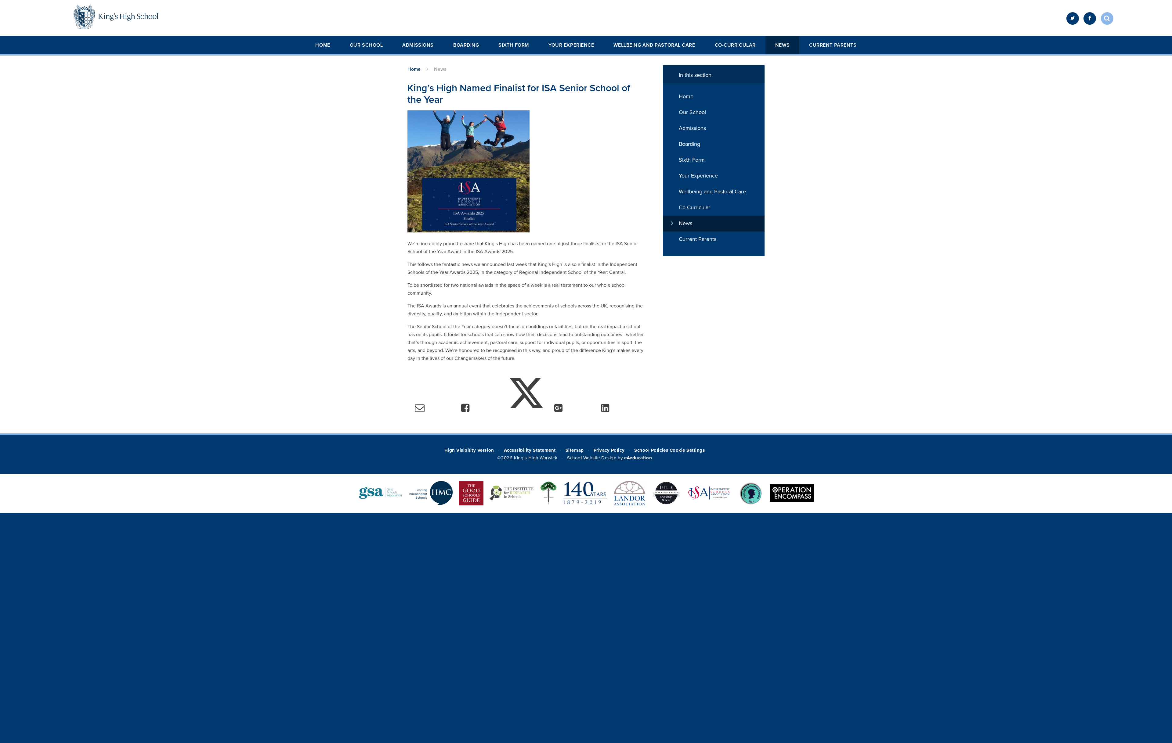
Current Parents (832, 45)
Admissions (418, 45)
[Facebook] (1089, 18)
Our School (366, 45)
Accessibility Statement (530, 450)
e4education (638, 458)
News (782, 45)
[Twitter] (1072, 18)
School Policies (651, 450)
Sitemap (575, 450)
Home (322, 45)
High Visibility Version (469, 450)
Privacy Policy (609, 450)
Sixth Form (513, 45)
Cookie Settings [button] (687, 450)
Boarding (466, 45)
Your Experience (571, 45)
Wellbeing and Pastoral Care (654, 45)
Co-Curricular (735, 45)
